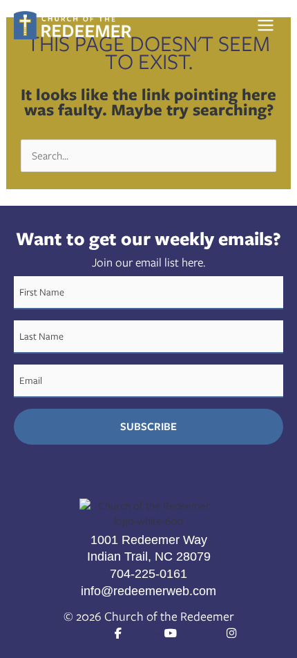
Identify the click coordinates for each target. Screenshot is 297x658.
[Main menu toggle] (269, 25)
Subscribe (148, 426)
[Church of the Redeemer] (72, 25)
